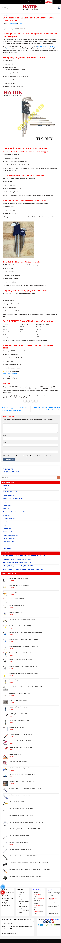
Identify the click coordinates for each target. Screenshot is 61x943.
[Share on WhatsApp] (24, 401)
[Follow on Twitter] (50, 921)
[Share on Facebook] (26, 401)
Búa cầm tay (6, 485)
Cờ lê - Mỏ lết (6, 488)
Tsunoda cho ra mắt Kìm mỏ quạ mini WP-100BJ (17, 559)
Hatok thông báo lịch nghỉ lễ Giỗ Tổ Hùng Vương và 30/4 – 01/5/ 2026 (23, 569)
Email (5, 442)
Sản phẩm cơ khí (7, 531)
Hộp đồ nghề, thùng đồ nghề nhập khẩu (14, 512)
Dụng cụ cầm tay (7, 502)
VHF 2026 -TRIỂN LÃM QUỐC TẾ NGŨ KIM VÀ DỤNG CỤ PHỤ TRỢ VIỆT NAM (24, 556)
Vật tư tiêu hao (7, 548)
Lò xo (4, 525)
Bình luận (6, 422)
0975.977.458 (41, 898)
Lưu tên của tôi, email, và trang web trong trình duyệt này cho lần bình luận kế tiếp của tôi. (29, 455)
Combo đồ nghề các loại (10, 492)
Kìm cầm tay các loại (9, 518)
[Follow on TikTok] (47, 921)
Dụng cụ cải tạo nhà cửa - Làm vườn (13, 498)
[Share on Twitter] (29, 401)
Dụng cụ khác (7, 505)
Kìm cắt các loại (7, 522)
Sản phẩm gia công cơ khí (10, 535)
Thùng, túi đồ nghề (8, 541)
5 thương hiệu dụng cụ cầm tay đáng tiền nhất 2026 (18, 566)
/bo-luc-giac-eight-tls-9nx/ (10, 373)
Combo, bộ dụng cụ (8, 495)
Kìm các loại (6, 515)
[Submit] (58, 477)
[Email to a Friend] (32, 401)
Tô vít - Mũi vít (7, 545)
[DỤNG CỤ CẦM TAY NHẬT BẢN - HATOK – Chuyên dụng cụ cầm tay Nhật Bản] (30, 7)
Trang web (6, 449)
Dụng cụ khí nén (7, 508)
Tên (4, 435)
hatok (20, 23)
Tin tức (5, 15)
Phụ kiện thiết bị (7, 528)
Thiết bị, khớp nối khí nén (10, 538)
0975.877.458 (9, 931)
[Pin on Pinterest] (34, 401)
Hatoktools (41, 941)
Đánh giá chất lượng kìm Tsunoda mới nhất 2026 (17, 562)
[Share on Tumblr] (37, 401)
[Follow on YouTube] (53, 921)
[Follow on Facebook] (44, 921)
